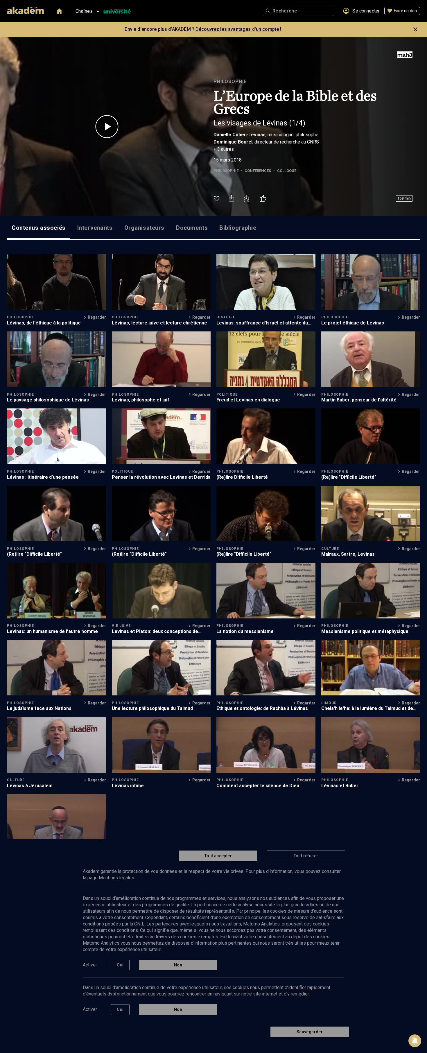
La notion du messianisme (245, 631)
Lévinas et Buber (339, 785)
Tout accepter (218, 855)
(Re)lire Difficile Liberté (242, 477)
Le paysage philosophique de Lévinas (48, 400)
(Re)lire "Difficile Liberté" (348, 477)
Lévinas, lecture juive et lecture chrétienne (159, 323)
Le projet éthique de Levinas (352, 323)
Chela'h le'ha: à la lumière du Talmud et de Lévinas (367, 708)
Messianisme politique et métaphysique (364, 631)
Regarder (97, 317)
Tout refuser (306, 855)
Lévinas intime (128, 785)
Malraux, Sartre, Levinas (348, 554)
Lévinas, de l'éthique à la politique (44, 323)
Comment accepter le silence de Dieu (257, 785)
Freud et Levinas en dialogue (248, 400)
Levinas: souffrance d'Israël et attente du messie (262, 323)
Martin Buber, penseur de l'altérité (359, 400)
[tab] (38, 227)
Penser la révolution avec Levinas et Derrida (161, 477)
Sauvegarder (310, 1031)
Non (178, 965)
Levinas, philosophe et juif (140, 400)
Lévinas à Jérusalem (30, 785)
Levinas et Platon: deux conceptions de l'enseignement (155, 631)
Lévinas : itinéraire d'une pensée (43, 477)
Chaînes (84, 11)
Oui (120, 965)
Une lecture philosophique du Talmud (152, 708)
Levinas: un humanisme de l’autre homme (52, 631)
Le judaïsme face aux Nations (39, 708)
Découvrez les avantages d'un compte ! (238, 29)
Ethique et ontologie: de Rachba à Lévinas (262, 708)
